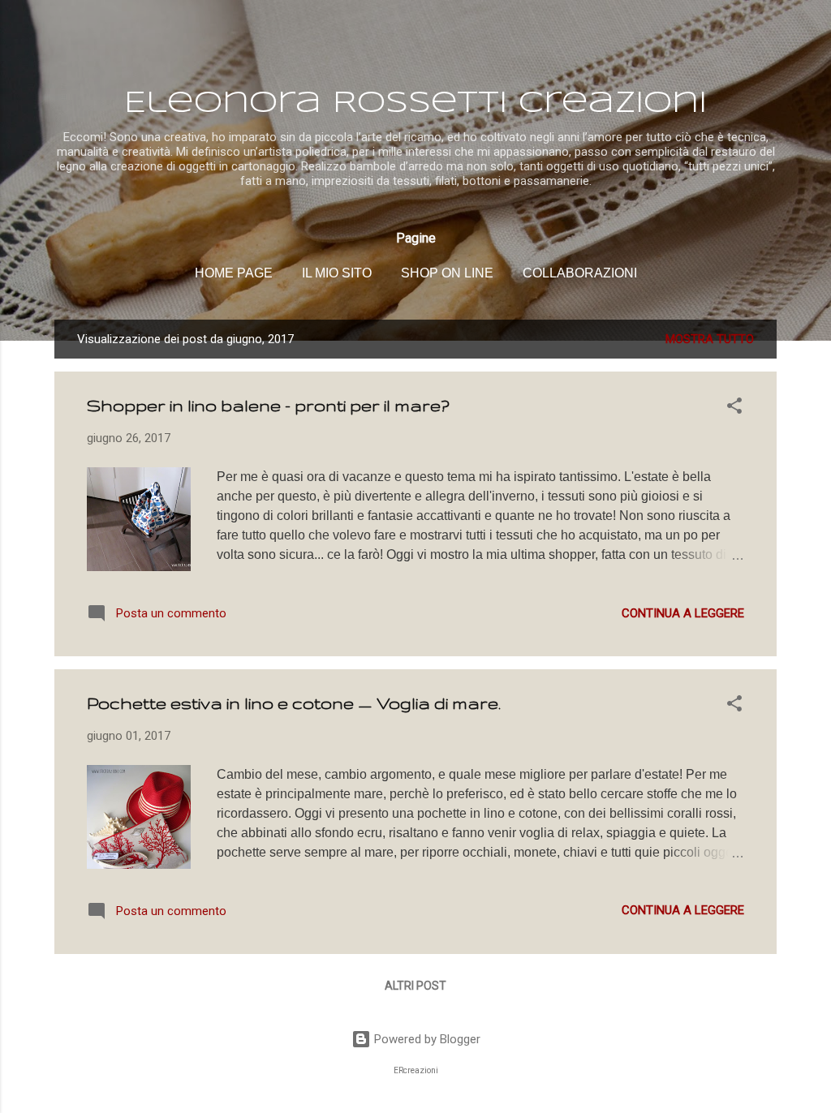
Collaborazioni (580, 273)
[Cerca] (767, 44)
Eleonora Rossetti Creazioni (415, 104)
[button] (734, 408)
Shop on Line (447, 273)
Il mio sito (337, 273)
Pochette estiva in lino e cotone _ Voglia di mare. (294, 703)
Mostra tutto (709, 339)
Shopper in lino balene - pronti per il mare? (268, 405)
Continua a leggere (683, 613)
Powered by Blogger (425, 1039)
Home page (234, 273)
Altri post (415, 985)
